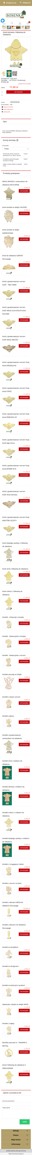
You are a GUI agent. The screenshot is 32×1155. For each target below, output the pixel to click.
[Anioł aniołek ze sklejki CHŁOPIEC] (9, 216)
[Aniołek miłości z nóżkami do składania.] (9, 824)
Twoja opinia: (6, 1107)
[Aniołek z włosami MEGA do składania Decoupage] (9, 912)
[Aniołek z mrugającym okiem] (9, 871)
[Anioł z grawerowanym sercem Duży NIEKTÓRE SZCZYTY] (9, 529)
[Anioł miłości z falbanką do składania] (9, 603)
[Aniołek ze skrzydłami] (9, 954)
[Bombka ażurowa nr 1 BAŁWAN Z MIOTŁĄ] (9, 1053)
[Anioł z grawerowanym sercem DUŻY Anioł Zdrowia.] (9, 503)
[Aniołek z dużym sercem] (9, 704)
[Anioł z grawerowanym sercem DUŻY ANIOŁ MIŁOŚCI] (9, 348)
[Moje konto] (20, 23)
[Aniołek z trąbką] (9, 1030)
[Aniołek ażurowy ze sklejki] (9, 683)
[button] (4, 23)
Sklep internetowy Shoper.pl (16, 1154)
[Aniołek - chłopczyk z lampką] (9, 624)
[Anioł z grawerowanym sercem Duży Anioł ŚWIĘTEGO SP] (9, 425)
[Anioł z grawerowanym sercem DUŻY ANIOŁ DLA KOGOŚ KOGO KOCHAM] (9, 322)
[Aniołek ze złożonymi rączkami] (9, 992)
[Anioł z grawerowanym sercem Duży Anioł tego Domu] (9, 451)
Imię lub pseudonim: (8, 1101)
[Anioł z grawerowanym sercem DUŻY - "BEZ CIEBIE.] (9, 293)
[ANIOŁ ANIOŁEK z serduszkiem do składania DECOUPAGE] (9, 193)
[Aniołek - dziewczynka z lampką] (9, 643)
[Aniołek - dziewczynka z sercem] (9, 662)
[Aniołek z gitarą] (9, 723)
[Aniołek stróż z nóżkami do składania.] (9, 772)
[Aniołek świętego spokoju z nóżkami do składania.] (9, 850)
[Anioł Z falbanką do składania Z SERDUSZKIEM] (9, 1077)
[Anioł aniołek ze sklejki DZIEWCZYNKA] (9, 241)
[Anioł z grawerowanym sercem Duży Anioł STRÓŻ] (9, 400)
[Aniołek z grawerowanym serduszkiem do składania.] (9, 747)
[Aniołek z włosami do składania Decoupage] (9, 935)
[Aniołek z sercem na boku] (9, 890)
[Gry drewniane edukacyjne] (16, 27)
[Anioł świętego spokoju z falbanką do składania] (9, 555)
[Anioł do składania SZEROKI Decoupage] (9, 267)
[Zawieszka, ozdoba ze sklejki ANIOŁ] (9, 1011)
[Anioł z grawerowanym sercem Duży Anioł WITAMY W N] (9, 477)
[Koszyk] (28, 23)
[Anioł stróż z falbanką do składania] (9, 577)
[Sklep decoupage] (16, 13)
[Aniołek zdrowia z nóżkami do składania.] (9, 798)
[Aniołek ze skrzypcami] (9, 973)
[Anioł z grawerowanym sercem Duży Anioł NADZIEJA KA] (9, 374)
